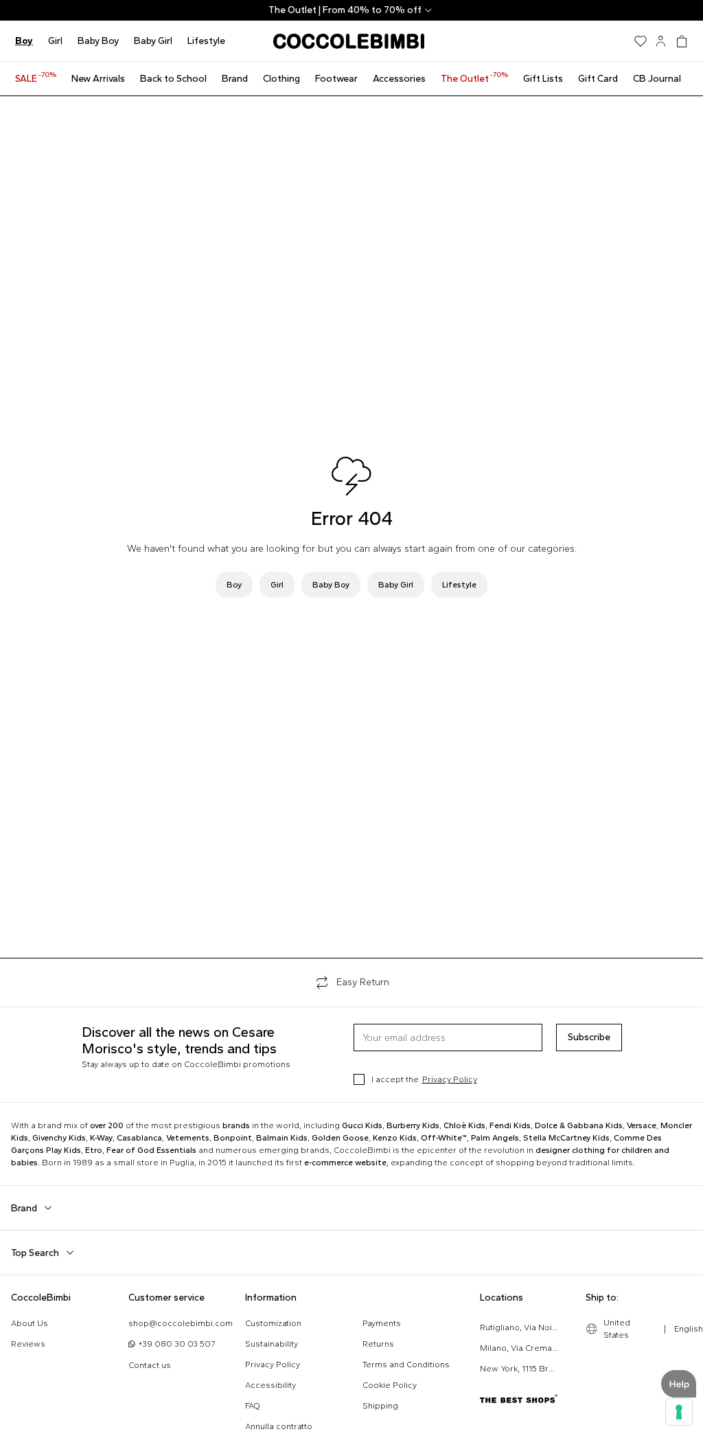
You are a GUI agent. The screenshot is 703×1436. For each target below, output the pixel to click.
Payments (381, 1323)
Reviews (28, 1344)
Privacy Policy (449, 1079)
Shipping (380, 1406)
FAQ (252, 1406)
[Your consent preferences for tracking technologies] (679, 1412)
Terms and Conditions (406, 1364)
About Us (29, 1323)
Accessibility (270, 1385)
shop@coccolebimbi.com (180, 1323)
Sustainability (271, 1344)
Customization (273, 1323)
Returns (378, 1344)
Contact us (149, 1365)
